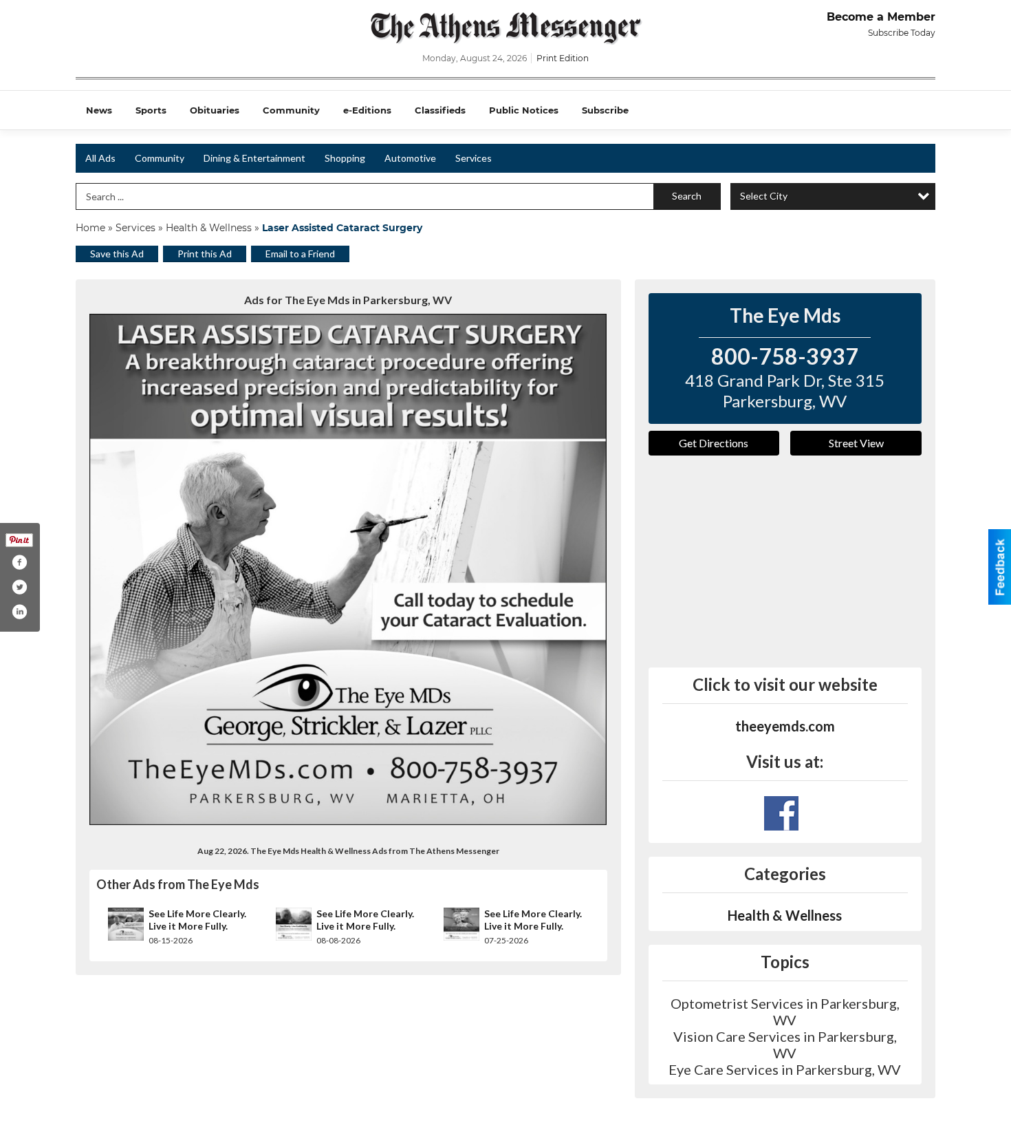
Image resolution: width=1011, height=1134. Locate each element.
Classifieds (440, 110)
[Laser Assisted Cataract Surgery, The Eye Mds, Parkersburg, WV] (348, 569)
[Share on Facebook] (19, 562)
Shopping (345, 158)
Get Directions (713, 442)
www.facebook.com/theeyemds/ (781, 813)
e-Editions (367, 110)
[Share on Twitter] (19, 587)
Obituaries (214, 110)
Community (291, 110)
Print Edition (562, 58)
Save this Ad (117, 253)
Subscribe (605, 110)
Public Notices (523, 110)
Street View (856, 442)
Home (90, 228)
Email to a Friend (300, 253)
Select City (763, 196)
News (99, 110)
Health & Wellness (209, 228)
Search (687, 196)
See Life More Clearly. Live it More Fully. (197, 920)
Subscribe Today (901, 33)
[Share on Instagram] (19, 611)
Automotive (410, 158)
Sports (150, 110)
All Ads (100, 158)
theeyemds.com (785, 726)
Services (473, 158)
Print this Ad (204, 253)
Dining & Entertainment (254, 158)
